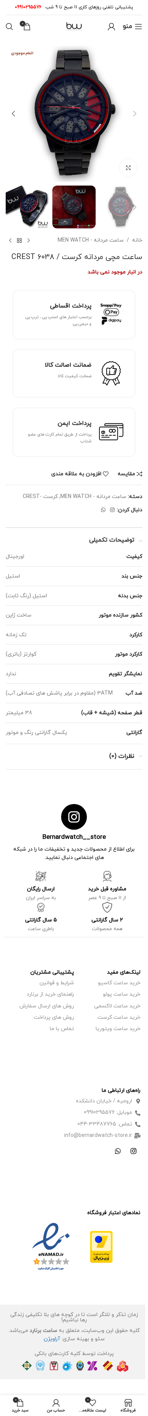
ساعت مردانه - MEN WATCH (91, 240)
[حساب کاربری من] (111, 26)
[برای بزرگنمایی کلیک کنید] (128, 167)
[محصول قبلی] (28, 240)
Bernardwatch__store (74, 837)
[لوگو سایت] (74, 26)
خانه (137, 240)
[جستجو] (9, 26)
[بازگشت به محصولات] (19, 240)
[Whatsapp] (118, 1151)
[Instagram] (133, 1151)
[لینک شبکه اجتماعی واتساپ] (103, 510)
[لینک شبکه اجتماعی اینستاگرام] (112, 510)
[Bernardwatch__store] (74, 817)
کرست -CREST (40, 496)
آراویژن (52, 1339)
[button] (134, 113)
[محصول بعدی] (10, 240)
